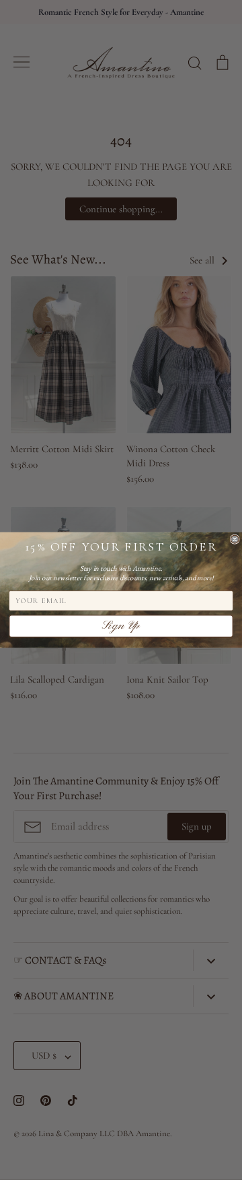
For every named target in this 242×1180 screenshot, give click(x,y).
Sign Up (121, 626)
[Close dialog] (235, 539)
